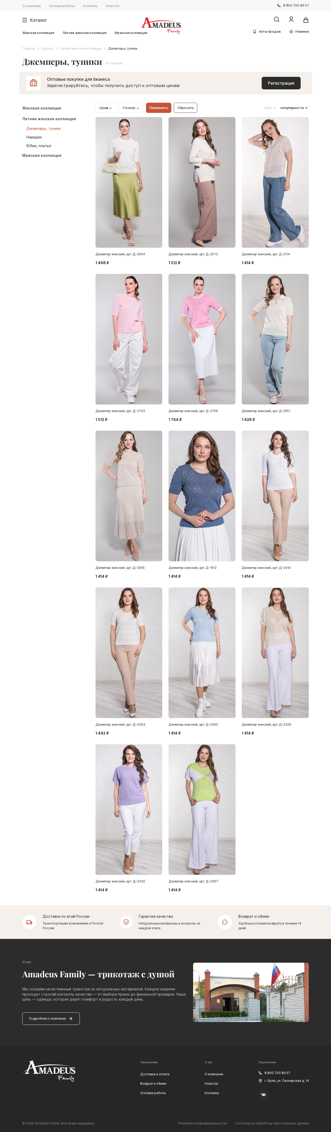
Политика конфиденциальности (202, 1123)
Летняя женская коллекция (84, 33)
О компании (31, 6)
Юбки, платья (38, 145)
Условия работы (62, 6)
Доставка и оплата (155, 1074)
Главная (28, 48)
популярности (292, 108)
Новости (112, 6)
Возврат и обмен (153, 1083)
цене (268, 108)
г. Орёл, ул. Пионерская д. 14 (287, 1081)
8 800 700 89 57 (296, 5)
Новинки (302, 31)
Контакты (90, 6)
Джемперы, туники (43, 128)
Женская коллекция (38, 33)
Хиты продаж (270, 31)
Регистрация (281, 83)
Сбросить (185, 108)
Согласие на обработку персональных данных (272, 1123)
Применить (158, 108)
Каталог (47, 48)
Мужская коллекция (131, 33)
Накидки (34, 137)
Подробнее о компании (47, 1018)
